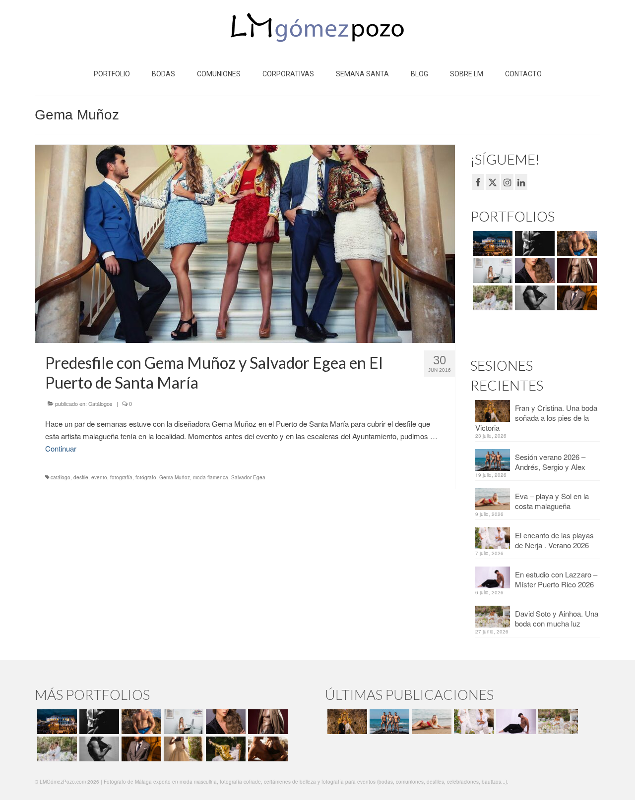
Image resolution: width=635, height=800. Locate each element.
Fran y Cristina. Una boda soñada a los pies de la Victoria (536, 417)
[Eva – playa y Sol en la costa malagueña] (430, 721)
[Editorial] (224, 749)
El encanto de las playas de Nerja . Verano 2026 (554, 540)
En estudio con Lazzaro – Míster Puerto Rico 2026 (556, 579)
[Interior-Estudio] (533, 298)
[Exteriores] (576, 298)
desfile (80, 477)
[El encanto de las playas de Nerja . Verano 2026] (472, 721)
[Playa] (576, 243)
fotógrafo (145, 477)
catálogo (60, 477)
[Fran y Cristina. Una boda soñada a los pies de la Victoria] (346, 721)
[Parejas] (267, 749)
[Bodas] (491, 298)
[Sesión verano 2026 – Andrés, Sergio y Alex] (388, 721)
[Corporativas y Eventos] (491, 270)
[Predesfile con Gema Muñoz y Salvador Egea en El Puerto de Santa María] (245, 242)
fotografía (121, 477)
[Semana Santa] (491, 243)
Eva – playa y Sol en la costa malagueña (552, 501)
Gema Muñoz (174, 477)
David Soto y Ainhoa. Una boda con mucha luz (556, 618)
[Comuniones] (182, 749)
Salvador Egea (248, 477)
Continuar (60, 448)
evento (99, 477)
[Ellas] (533, 270)
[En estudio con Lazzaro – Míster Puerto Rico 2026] (515, 721)
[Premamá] (533, 243)
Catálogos (100, 403)
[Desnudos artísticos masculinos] (576, 270)
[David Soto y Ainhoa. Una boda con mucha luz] (557, 721)
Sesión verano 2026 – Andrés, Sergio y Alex (550, 462)
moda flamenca (210, 477)
